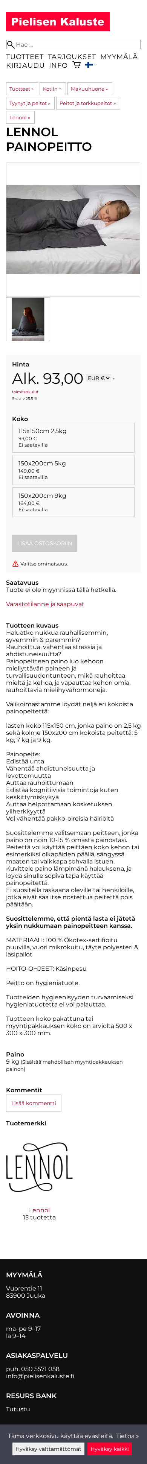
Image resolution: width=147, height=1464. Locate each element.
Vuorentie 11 (24, 1288)
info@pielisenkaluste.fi (40, 1376)
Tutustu (18, 1409)
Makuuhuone (89, 89)
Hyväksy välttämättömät (48, 1449)
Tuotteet (24, 56)
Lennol (19, 117)
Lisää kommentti (33, 1103)
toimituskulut (25, 391)
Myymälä (119, 56)
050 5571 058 (40, 1369)
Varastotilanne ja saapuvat (45, 604)
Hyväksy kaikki (109, 1449)
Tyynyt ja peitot (29, 103)
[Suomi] (90, 65)
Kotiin (52, 89)
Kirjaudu (25, 65)
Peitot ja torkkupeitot (87, 103)
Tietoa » (127, 1436)
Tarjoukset (72, 56)
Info (58, 65)
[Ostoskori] (76, 65)
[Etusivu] (58, 29)
